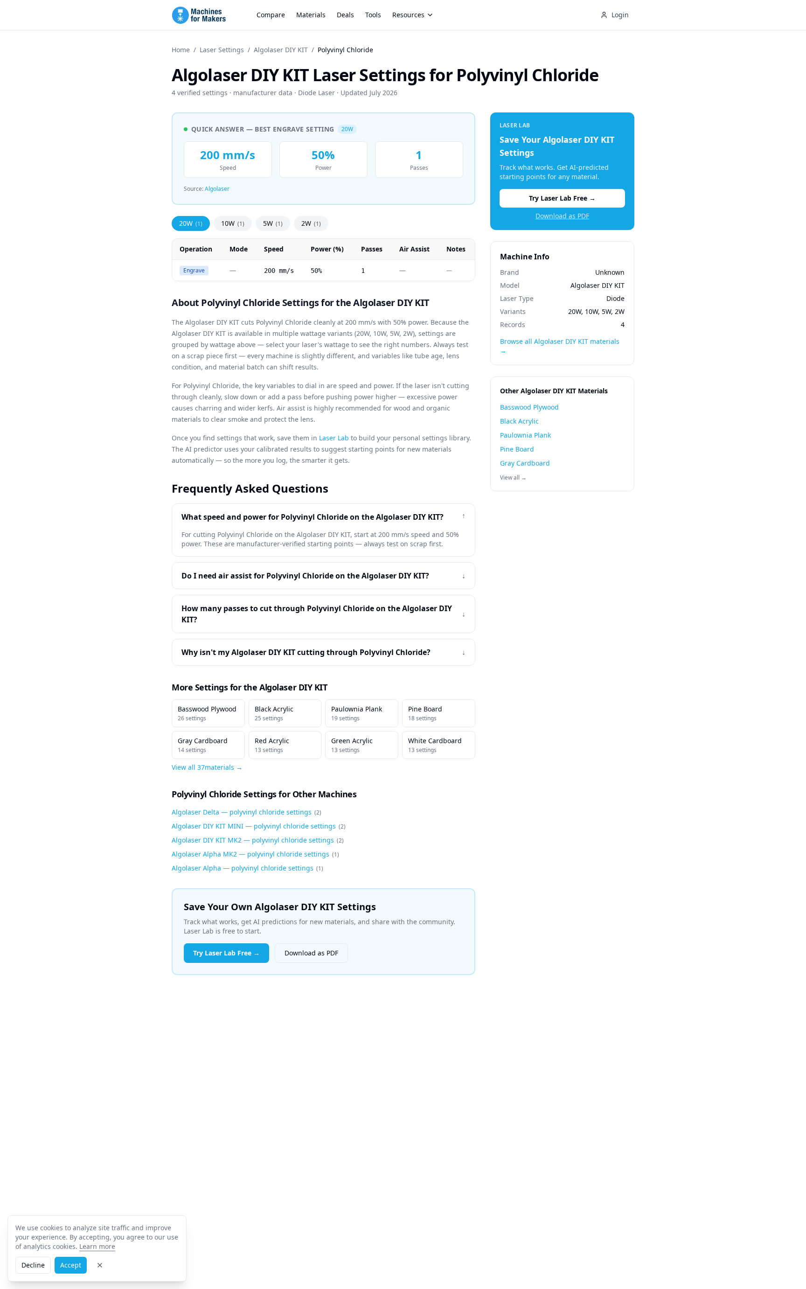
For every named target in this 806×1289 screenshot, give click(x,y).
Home (181, 49)
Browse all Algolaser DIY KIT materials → (559, 346)
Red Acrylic (272, 745)
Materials (311, 14)
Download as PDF (311, 952)
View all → (513, 477)
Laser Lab (334, 437)
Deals (345, 14)
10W (232, 223)
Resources (408, 14)
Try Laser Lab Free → (226, 952)
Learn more (97, 1246)
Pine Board (425, 713)
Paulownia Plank (356, 713)
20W (190, 223)
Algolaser (217, 189)
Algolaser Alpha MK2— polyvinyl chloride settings (255, 854)
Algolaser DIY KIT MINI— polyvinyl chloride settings (259, 826)
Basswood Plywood (207, 713)
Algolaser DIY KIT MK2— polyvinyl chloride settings (258, 840)
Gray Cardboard (203, 745)
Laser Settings (222, 49)
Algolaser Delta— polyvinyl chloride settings (246, 812)
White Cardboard (435, 745)
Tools (373, 14)
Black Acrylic (274, 713)
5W (273, 223)
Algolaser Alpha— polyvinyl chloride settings (247, 868)
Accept (70, 1265)
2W (311, 223)
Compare (271, 14)
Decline (33, 1265)
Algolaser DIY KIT (281, 49)
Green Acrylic (352, 745)
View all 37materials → (207, 767)
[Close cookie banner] (99, 1265)
